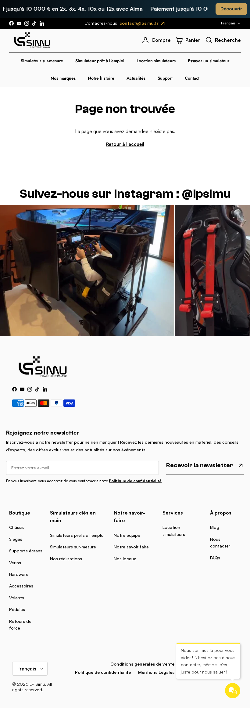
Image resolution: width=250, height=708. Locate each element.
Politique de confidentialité (135, 481)
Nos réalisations (66, 558)
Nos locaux (125, 558)
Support (165, 78)
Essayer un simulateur (208, 61)
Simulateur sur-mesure (42, 61)
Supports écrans (25, 550)
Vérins (15, 562)
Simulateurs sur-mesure (73, 546)
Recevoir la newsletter (199, 465)
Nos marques (63, 78)
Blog (214, 527)
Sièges (15, 539)
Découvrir (231, 9)
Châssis (16, 527)
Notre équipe (127, 535)
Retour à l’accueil (125, 144)
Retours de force (20, 624)
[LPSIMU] (32, 40)
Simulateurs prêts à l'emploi (77, 535)
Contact (192, 78)
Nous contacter (220, 542)
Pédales (17, 609)
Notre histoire (101, 78)
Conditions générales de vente (142, 663)
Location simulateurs (156, 61)
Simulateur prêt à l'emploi (99, 61)
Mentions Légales (156, 672)
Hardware (18, 574)
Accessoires (21, 585)
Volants (16, 597)
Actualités (136, 78)
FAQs (215, 557)
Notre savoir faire (131, 546)
